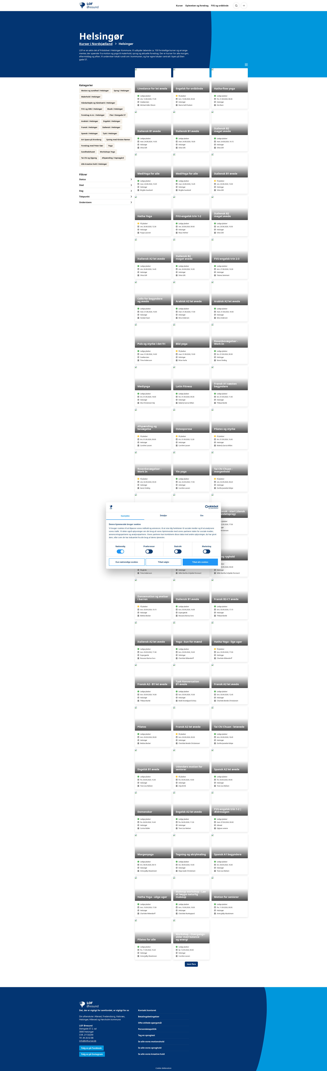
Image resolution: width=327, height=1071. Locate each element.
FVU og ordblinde (219, 5)
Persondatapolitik (147, 1029)
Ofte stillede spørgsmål (150, 1022)
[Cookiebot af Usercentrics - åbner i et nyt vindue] (207, 507)
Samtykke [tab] (125, 516)
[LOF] (97, 5)
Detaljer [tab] (163, 515)
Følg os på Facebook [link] (91, 1048)
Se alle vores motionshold (151, 1041)
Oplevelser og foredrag (196, 5)
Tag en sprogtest (146, 1035)
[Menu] (244, 5)
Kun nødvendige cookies (127, 562)
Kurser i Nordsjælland (96, 44)
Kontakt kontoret (147, 1010)
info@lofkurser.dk (87, 1041)
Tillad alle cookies (200, 562)
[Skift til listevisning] (246, 64)
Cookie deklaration (163, 1068)
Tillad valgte (163, 562)
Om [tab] (201, 515)
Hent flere (191, 964)
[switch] (149, 551)
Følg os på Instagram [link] (92, 1054)
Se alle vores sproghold (149, 1047)
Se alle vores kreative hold (151, 1054)
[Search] (236, 5)
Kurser (179, 5)
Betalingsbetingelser (148, 1016)
